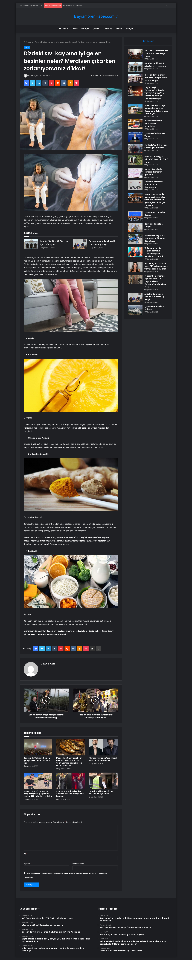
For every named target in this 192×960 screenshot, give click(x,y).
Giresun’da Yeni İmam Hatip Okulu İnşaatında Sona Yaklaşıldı (87, 5)
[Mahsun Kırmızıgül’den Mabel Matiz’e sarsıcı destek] (103, 747)
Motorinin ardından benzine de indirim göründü (153, 172)
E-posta (27, 863)
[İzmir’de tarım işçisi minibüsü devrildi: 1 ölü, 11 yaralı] (135, 160)
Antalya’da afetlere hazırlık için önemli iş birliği (154, 297)
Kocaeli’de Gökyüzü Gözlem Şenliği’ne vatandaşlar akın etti (37, 760)
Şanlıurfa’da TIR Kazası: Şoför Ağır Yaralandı (155, 146)
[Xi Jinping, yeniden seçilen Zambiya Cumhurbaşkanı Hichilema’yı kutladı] (135, 252)
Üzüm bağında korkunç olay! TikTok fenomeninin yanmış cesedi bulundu (156, 266)
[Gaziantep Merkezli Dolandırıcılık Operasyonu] (135, 185)
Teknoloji (107, 29)
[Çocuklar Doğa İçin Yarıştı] (135, 227)
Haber (74, 29)
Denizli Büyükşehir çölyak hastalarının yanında (101, 792)
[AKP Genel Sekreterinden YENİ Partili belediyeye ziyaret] (135, 54)
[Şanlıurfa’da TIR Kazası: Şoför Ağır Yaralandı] (135, 148)
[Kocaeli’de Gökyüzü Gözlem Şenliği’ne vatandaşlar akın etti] (38, 747)
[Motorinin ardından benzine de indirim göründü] (135, 173)
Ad (25, 854)
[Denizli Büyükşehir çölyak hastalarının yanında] (103, 781)
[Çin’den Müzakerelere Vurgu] (135, 137)
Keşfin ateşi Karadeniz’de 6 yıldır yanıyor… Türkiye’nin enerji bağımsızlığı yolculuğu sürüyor (154, 93)
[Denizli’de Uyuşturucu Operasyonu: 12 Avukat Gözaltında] (135, 239)
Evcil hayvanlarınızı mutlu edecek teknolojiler (153, 123)
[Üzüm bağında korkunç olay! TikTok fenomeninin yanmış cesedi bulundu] (135, 267)
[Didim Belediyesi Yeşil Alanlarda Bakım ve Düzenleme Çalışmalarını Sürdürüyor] (135, 109)
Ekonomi (85, 29)
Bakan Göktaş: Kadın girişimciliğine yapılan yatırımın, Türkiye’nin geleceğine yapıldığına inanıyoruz (155, 200)
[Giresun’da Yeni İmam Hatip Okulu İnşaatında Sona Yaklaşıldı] (135, 78)
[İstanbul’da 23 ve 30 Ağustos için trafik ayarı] (31, 244)
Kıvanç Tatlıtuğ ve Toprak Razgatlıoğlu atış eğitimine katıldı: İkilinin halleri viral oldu (38, 794)
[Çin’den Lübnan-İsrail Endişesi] (135, 310)
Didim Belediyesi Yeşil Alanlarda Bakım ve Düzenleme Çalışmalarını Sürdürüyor (156, 109)
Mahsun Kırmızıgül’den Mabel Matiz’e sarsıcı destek (103, 759)
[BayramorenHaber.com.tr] (96, 16)
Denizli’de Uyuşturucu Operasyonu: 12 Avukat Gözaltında (155, 238)
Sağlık (96, 29)
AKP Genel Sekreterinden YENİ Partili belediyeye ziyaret (156, 53)
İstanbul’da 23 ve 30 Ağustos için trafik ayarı (155, 64)
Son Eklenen (148, 41)
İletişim (129, 29)
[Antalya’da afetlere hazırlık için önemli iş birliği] (80, 244)
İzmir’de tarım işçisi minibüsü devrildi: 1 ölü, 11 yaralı (156, 159)
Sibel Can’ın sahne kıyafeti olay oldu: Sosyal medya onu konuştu (70, 794)
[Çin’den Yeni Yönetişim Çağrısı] (135, 216)
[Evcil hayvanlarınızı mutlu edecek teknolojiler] (135, 124)
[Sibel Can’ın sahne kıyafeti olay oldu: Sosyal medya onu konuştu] (70, 781)
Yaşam (119, 29)
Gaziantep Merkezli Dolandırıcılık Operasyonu (153, 184)
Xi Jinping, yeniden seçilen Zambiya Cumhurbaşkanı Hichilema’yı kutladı (153, 252)
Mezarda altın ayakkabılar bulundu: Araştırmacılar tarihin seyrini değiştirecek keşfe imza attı (69, 762)
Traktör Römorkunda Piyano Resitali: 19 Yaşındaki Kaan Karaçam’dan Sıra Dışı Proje (155, 281)
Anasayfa (63, 29)
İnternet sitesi (78, 863)
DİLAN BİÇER (33, 76)
